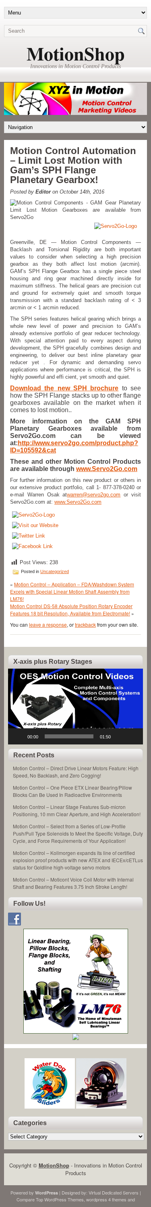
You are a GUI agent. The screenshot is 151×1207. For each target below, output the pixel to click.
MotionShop (76, 53)
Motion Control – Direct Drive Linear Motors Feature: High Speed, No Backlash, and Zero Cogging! (76, 772)
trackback (85, 624)
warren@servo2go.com (93, 495)
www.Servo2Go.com (106, 468)
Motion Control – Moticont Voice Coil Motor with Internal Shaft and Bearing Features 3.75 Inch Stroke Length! (73, 883)
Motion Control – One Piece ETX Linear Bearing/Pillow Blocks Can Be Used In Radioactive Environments (72, 791)
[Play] (18, 736)
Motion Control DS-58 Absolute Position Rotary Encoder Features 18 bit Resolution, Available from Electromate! (71, 609)
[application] (75, 706)
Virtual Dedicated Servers (114, 1192)
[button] (76, 706)
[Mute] (120, 736)
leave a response (48, 624)
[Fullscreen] (132, 736)
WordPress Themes (64, 1199)
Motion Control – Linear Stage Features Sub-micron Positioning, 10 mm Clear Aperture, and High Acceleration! (77, 810)
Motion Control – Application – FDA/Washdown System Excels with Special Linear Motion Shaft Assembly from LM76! (72, 591)
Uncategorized (54, 571)
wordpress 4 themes (106, 1199)
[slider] (69, 736)
